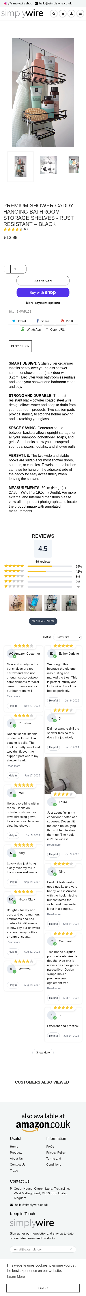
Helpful (13, 705)
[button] (43, 229)
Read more (13, 696)
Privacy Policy (55, 1152)
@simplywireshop (20, 3)
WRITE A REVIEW (43, 621)
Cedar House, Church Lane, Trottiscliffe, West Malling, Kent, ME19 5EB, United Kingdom (42, 1193)
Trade (14, 1170)
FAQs (50, 1146)
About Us (16, 1158)
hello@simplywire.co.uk (55, 3)
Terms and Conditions (53, 1161)
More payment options (43, 302)
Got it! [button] (43, 1288)
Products (16, 1152)
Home (14, 1146)
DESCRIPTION (20, 346)
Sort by (47, 636)
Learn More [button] (16, 1277)
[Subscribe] (70, 1249)
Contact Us (17, 1164)
